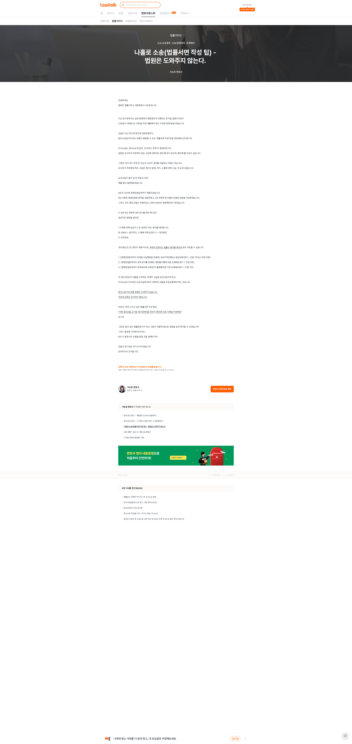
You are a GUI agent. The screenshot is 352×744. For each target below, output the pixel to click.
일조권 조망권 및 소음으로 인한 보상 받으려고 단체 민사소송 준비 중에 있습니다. (154, 519)
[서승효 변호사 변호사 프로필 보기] (122, 389)
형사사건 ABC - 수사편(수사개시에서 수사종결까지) (143, 421)
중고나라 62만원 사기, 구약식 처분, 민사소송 (141, 513)
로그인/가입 (247, 5)
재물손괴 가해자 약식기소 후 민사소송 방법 (140, 497)
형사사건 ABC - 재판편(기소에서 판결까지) (140, 415)
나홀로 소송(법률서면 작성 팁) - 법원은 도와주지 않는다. (145, 426)
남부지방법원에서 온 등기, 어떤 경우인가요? (140, 502)
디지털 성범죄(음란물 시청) (134, 437)
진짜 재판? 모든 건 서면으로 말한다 (137, 432)
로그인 (235, 738)
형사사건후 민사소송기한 (133, 508)
